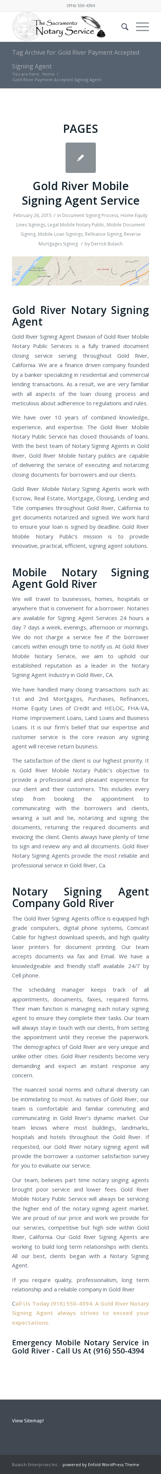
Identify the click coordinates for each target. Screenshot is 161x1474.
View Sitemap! (28, 1420)
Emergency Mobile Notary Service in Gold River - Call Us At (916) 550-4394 (80, 1346)
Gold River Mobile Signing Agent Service (81, 193)
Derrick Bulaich (107, 244)
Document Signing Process (90, 215)
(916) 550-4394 (81, 5)
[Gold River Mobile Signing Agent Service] (81, 158)
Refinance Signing (103, 234)
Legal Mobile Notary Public (76, 225)
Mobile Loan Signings (60, 234)
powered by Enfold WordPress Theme (101, 1464)
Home (48, 74)
